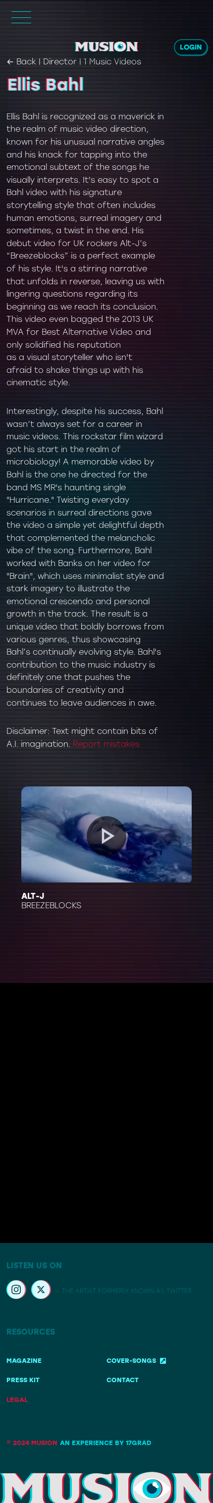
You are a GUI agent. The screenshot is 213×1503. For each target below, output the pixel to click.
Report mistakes (106, 744)
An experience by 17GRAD (105, 1443)
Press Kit (23, 1380)
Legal (17, 1399)
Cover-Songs (131, 1360)
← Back (21, 61)
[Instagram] (16, 1291)
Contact (122, 1380)
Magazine (24, 1360)
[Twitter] (41, 1291)
